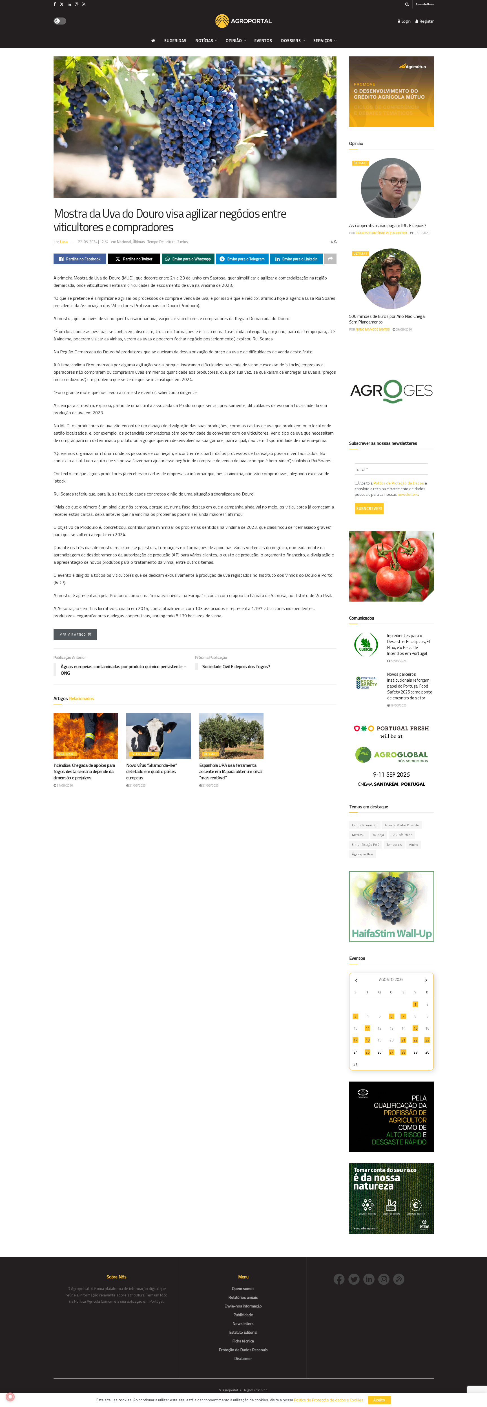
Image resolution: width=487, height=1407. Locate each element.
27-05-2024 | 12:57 (93, 242)
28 (403, 1052)
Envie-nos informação (243, 1306)
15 (415, 1028)
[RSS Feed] (400, 1279)
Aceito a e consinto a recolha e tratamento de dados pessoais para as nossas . (391, 488)
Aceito (379, 1400)
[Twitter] (355, 1279)
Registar (426, 21)
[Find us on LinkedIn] (69, 4)
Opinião (234, 40)
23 (427, 1040)
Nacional (124, 242)
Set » (426, 980)
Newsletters (425, 4)
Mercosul (359, 835)
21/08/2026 (64, 785)
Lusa (64, 242)
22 (415, 1040)
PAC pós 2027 (401, 835)
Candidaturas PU (365, 825)
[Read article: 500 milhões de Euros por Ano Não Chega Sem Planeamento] (391, 278)
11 (367, 1028)
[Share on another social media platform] (330, 259)
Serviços (323, 40)
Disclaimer (243, 1358)
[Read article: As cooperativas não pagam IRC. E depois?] (391, 188)
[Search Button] (407, 4)
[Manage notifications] (10, 1396)
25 (367, 1052)
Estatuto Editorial (243, 1332)
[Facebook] (340, 1279)
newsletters (408, 494)
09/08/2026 (403, 329)
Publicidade (243, 1315)
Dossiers (291, 40)
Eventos (263, 40)
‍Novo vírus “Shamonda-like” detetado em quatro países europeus (151, 771)
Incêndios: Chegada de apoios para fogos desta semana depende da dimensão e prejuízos (84, 771)
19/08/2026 (398, 705)
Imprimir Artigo (72, 634)
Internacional (144, 754)
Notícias (204, 40)
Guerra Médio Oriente (402, 825)
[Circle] (370, 1279)
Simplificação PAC (365, 844)
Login (406, 21)
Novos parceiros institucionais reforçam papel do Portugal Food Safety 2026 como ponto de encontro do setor (409, 686)
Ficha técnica (243, 1341)
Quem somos (243, 1288)
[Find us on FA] (55, 4)
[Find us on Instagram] (76, 4)
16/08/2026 (421, 233)
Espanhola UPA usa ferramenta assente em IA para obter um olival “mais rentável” (230, 771)
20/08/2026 (398, 661)
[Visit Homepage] (243, 21)
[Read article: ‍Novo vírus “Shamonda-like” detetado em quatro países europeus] (158, 736)
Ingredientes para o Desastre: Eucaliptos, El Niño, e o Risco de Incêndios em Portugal (408, 644)
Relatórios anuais (243, 1297)
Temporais (394, 844)
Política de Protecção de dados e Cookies (328, 1400)
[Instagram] (385, 1279)
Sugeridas (175, 40)
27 (391, 1052)
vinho (413, 844)
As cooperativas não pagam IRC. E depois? (387, 225)
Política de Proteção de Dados (398, 483)
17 (355, 1040)
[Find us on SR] (83, 4)
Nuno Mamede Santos (372, 329)
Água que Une (362, 854)
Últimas (139, 242)
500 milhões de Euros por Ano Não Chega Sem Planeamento (387, 319)
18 (367, 1040)
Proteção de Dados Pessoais (243, 1350)
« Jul (356, 980)
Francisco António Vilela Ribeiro (381, 233)
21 (403, 1040)
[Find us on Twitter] (62, 4)
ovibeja (378, 835)
